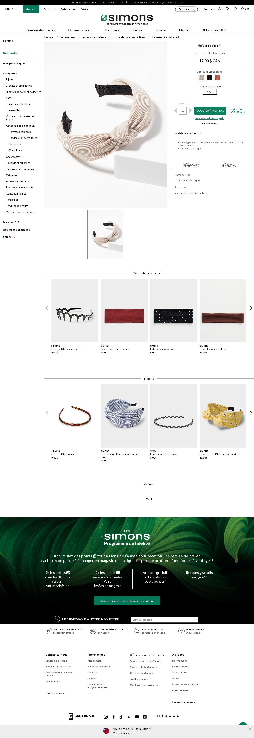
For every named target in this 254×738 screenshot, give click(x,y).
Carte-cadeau (68, 9)
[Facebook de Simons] (114, 717)
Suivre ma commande (99, 666)
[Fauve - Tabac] (217, 77)
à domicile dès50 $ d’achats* (155, 576)
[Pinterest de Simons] (129, 717)
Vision (85, 9)
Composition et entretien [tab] (191, 165)
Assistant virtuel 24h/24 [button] (58, 666)
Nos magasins (179, 660)
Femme (8, 40)
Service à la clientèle (56, 660)
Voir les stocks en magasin (209, 118)
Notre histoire (180, 666)
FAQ (90, 693)
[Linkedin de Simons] (145, 717)
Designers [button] (112, 30)
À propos (178, 654)
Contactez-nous (56, 654)
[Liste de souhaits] (227, 9)
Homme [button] (160, 30)
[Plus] (190, 111)
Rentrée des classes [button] (41, 30)
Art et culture (179, 672)
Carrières (49, 9)
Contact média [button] (53, 681)
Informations (96, 654)
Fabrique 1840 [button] (216, 30)
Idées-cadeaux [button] (82, 30)
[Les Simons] (127, 535)
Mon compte (210, 9)
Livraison (93, 672)
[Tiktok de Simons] (121, 717)
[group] (76, 319)
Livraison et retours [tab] (228, 165)
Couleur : (209, 71)
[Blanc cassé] (201, 77)
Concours (142, 672)
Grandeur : (209, 86)
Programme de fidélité (127, 543)
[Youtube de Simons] (137, 717)
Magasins (31, 9)
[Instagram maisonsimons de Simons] (106, 717)
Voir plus (149, 484)
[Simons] (209, 46)
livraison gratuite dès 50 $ (116, 2)
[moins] (175, 111)
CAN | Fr (9, 9)
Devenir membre (146, 661)
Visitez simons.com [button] (123, 733)
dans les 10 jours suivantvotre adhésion (57, 579)
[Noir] (209, 77)
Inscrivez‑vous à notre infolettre (90, 619)
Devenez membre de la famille (127, 601)
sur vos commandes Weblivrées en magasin (107, 579)
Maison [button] (184, 30)
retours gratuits (149, 2)
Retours (92, 678)
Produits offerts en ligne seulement (98, 686)
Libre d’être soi (180, 690)
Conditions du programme (144, 684)
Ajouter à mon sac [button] (210, 110)
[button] (186, 9)
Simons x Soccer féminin (185, 684)
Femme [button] (137, 30)
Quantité (183, 103)
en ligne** (199, 574)
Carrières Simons (183, 702)
